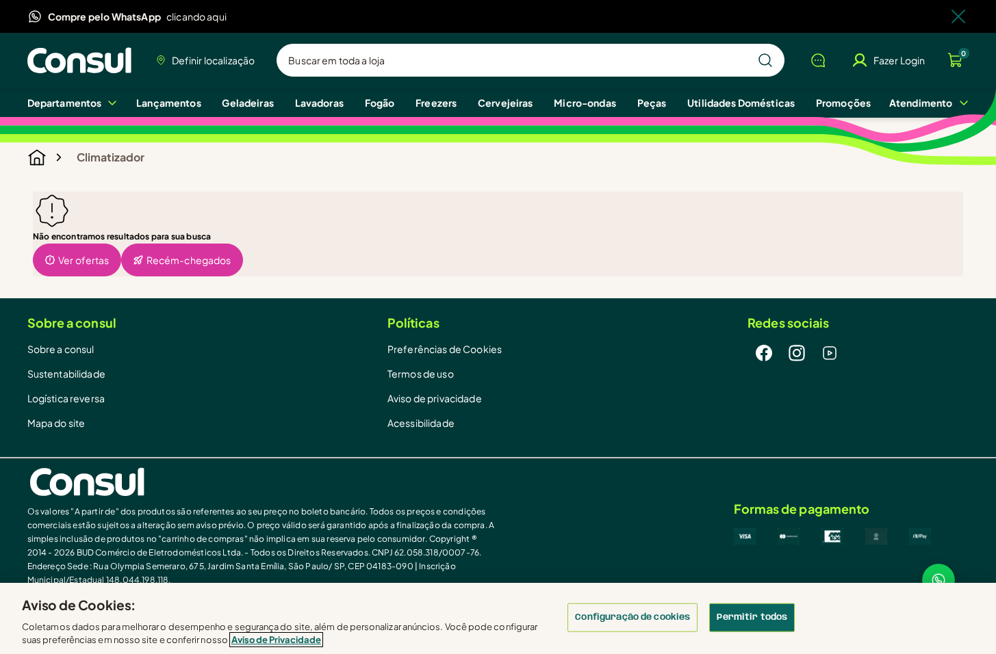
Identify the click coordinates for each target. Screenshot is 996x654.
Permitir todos (752, 617)
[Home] (83, 60)
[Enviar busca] (765, 60)
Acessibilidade (421, 423)
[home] (262, 481)
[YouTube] (829, 353)
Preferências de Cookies (444, 349)
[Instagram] (796, 353)
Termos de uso (420, 373)
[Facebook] (764, 353)
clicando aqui (196, 16)
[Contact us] (938, 580)
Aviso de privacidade (434, 398)
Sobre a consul (60, 349)
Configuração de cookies (632, 617)
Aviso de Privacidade (276, 639)
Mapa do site (56, 423)
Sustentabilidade (66, 373)
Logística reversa (66, 398)
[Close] (958, 16)
